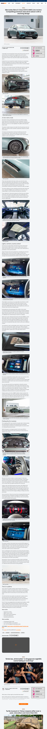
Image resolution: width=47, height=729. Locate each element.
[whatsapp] (25, 48)
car (3, 632)
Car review (7, 632)
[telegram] (24, 48)
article (5, 629)
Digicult (33, 3)
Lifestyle (23, 3)
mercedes (22, 632)
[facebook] (21, 48)
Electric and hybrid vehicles (15, 632)
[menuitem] (9, 3)
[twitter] (22, 48)
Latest (9, 3)
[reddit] (27, 48)
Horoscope (29, 3)
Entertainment (17, 3)
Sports (38, 3)
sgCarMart (18, 629)
